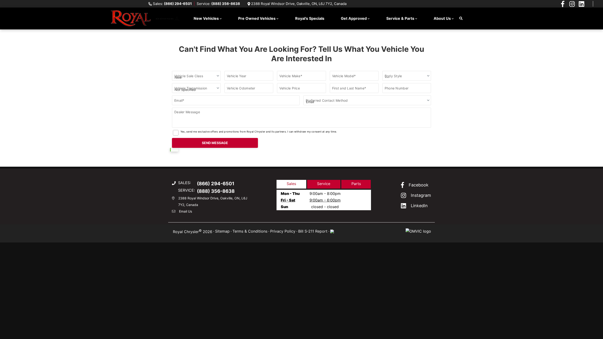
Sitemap (222, 231)
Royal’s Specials (309, 18)
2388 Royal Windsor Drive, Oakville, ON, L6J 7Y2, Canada (298, 3)
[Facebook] (563, 4)
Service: (218, 3)
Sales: (172, 3)
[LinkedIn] (581, 4)
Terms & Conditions (249, 231)
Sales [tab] (291, 183)
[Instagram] (572, 4)
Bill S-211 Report (312, 231)
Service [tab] (323, 183)
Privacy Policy (282, 231)
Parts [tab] (356, 183)
